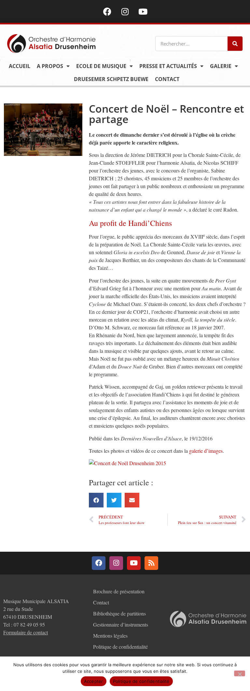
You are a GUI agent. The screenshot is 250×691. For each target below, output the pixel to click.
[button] (96, 500)
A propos (50, 66)
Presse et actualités (168, 66)
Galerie (220, 66)
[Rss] (151, 563)
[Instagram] (125, 11)
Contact (167, 79)
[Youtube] (143, 11)
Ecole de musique (101, 66)
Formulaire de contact (25, 632)
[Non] (239, 673)
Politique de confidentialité (120, 646)
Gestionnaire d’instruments (120, 624)
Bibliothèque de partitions (119, 613)
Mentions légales (110, 635)
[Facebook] (107, 11)
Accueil (19, 66)
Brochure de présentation (119, 591)
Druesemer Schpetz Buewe (111, 79)
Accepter (93, 681)
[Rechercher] (235, 43)
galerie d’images (206, 450)
